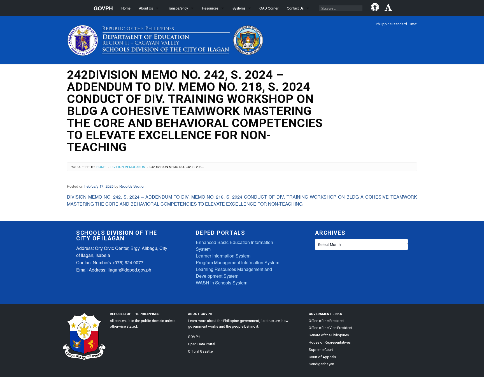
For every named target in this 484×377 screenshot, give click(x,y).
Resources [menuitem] (210, 8)
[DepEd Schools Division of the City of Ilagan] (166, 39)
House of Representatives (330, 342)
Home (101, 166)
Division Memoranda (127, 166)
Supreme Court (321, 350)
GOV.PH (194, 337)
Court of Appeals (322, 357)
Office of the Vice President (330, 328)
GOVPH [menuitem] (103, 8)
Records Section (132, 186)
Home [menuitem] (126, 8)
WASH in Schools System (221, 282)
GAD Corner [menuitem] (268, 8)
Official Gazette (200, 351)
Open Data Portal (201, 344)
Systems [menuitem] (238, 8)
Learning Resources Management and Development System (234, 272)
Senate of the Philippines (329, 335)
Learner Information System (223, 255)
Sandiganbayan (321, 364)
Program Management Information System (237, 262)
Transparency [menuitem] (177, 8)
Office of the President (327, 321)
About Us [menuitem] (146, 8)
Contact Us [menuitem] (295, 8)
